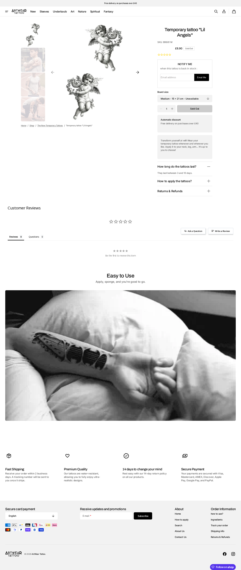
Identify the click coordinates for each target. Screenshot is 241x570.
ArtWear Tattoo (38, 554)
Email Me (201, 77)
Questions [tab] (34, 236)
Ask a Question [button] (195, 231)
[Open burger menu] (6, 11)
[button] (216, 11)
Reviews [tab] (13, 236)
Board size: (163, 92)
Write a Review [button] (222, 231)
